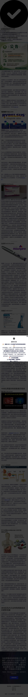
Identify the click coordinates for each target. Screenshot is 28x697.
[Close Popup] (27, 336)
